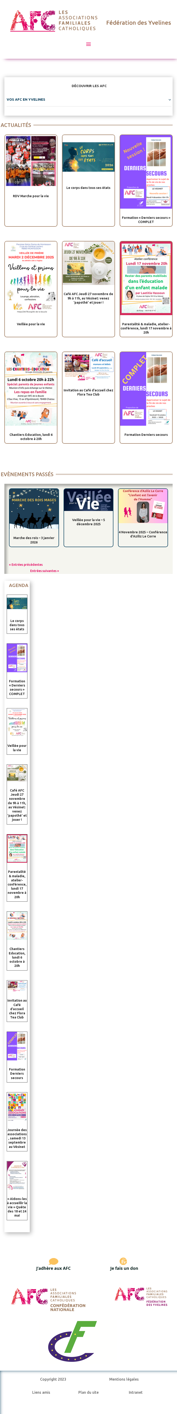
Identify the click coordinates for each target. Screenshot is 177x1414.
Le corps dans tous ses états (88, 188)
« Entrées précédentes (26, 564)
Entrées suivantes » (44, 571)
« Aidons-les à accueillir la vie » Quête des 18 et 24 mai (17, 1207)
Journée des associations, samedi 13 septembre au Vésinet (17, 1138)
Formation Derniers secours (146, 435)
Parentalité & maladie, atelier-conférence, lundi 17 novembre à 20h (146, 328)
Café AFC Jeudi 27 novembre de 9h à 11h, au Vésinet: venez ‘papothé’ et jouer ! (88, 298)
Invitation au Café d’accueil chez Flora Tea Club (17, 1009)
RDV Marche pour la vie (31, 196)
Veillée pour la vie (31, 324)
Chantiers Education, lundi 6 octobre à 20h (17, 957)
